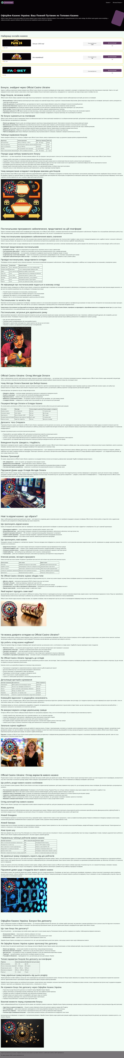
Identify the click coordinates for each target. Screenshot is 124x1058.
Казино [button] (108, 2)
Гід (112, 45)
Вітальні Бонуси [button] (117, 2)
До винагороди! (8, 2)
